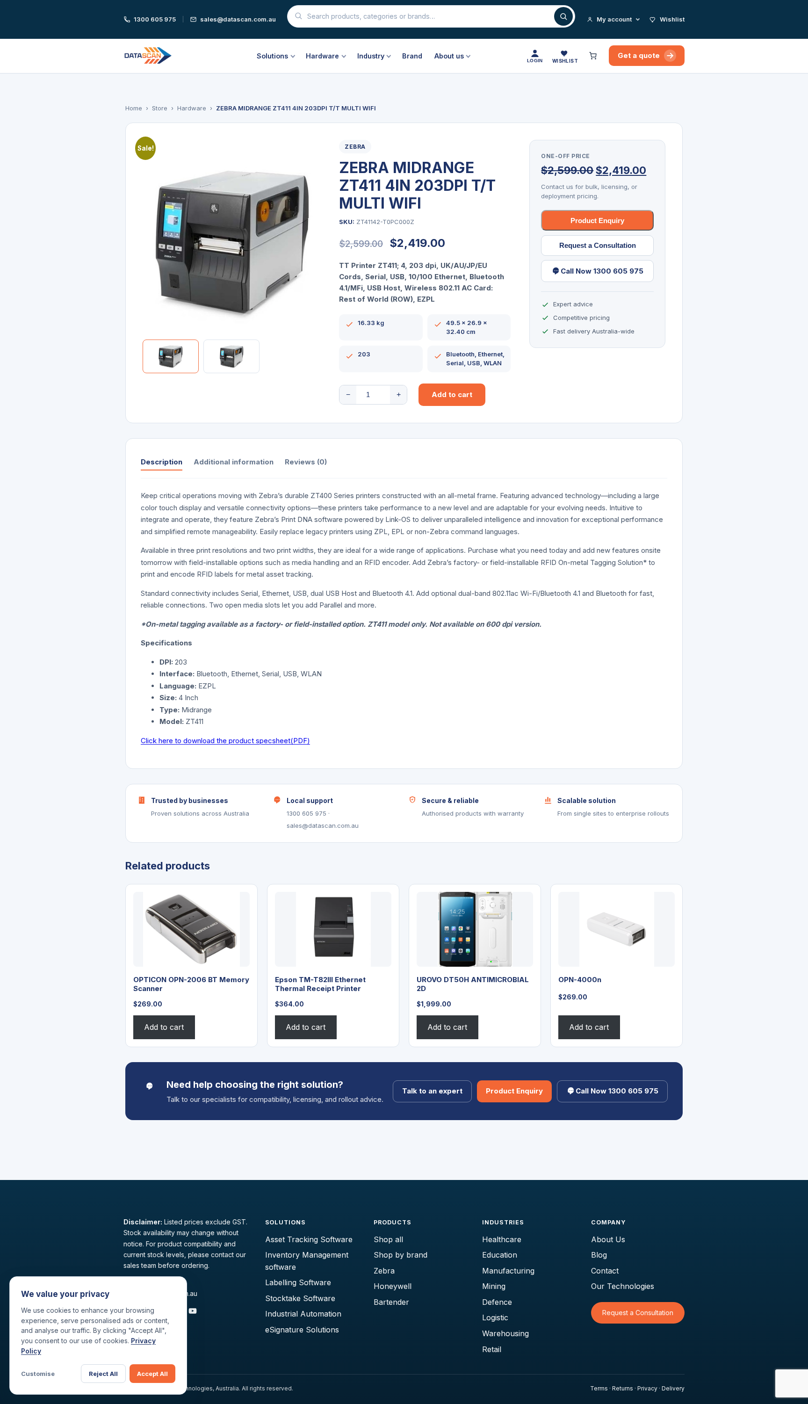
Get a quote (639, 55)
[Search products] (563, 16)
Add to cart (452, 394)
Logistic (495, 1317)
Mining (493, 1286)
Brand (412, 56)
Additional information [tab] (234, 461)
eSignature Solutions (302, 1329)
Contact (605, 1270)
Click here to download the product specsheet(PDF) (225, 740)
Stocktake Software (300, 1298)
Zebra (355, 146)
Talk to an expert (432, 1090)
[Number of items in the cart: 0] (594, 55)
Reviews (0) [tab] (306, 461)
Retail (491, 1349)
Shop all (388, 1239)
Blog (599, 1254)
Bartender (391, 1302)
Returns (622, 1388)
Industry (370, 56)
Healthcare (501, 1239)
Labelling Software (298, 1282)
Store (159, 108)
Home (133, 108)
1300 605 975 (155, 19)
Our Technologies (622, 1286)
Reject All (103, 1373)
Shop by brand (400, 1254)
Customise (38, 1373)
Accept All (152, 1373)
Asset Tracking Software (309, 1239)
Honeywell (392, 1286)
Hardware (322, 56)
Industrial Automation (303, 1313)
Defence (497, 1302)
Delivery (673, 1388)
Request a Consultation (597, 245)
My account (614, 19)
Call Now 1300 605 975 (602, 271)
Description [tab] (161, 461)
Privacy (647, 1388)
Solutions (272, 56)
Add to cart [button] (164, 1027)
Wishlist (672, 19)
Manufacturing (508, 1270)
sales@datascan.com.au (238, 19)
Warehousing (505, 1333)
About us (449, 56)
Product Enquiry (597, 220)
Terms (599, 1388)
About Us (608, 1239)
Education (499, 1254)
